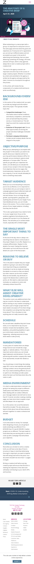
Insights (5, 528)
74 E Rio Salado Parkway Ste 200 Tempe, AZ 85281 (17, 506)
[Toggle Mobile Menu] (30, 2)
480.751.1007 (17, 510)
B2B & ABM (14, 521)
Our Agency (6, 523)
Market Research (15, 532)
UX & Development (16, 534)
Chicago (25, 521)
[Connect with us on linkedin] (21, 514)
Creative (13, 525)
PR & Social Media (16, 536)
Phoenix (25, 525)
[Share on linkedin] (20, 484)
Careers (5, 534)
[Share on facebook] (14, 484)
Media (12, 530)
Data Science (14, 523)
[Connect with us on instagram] (16, 514)
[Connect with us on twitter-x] (18, 514)
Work (4, 519)
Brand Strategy (15, 527)
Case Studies (6, 521)
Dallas (24, 527)
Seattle (25, 530)
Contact (5, 526)
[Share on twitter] (17, 484)
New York (25, 523)
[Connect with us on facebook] (13, 514)
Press (4, 536)
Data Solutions (15, 543)
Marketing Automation (17, 545)
